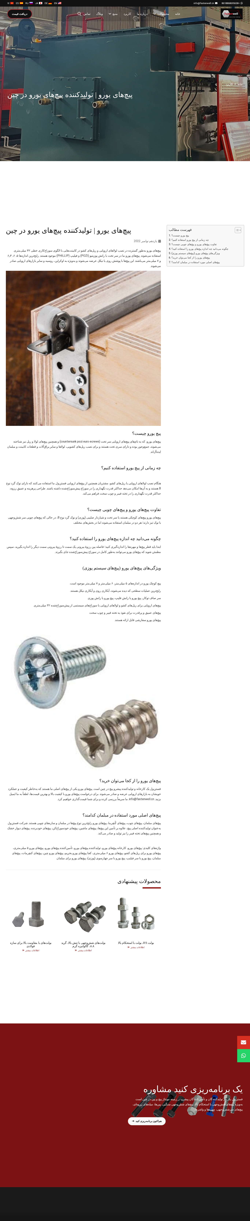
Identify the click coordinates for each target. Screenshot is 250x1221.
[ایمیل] (243, 1042)
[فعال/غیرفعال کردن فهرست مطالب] (236, 230)
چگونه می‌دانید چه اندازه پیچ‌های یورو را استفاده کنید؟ (199, 248)
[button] (79, 14)
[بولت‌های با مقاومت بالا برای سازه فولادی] (31, 921)
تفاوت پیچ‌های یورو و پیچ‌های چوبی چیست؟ (194, 244)
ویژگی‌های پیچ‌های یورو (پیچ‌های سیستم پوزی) (195, 253)
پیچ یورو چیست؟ (180, 235)
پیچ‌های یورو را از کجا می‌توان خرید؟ (190, 257)
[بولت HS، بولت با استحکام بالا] (136, 921)
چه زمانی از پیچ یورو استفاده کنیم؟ (190, 239)
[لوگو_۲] (232, 13)
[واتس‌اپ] (243, 1055)
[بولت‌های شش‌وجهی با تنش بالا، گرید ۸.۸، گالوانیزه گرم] (83, 921)
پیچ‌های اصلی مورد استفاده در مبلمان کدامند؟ (195, 262)
